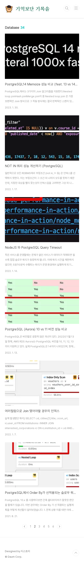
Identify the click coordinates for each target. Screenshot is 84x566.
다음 (59, 526)
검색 (67, 8)
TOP (76, 553)
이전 (24, 526)
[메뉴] (76, 8)
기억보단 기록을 (32, 9)
